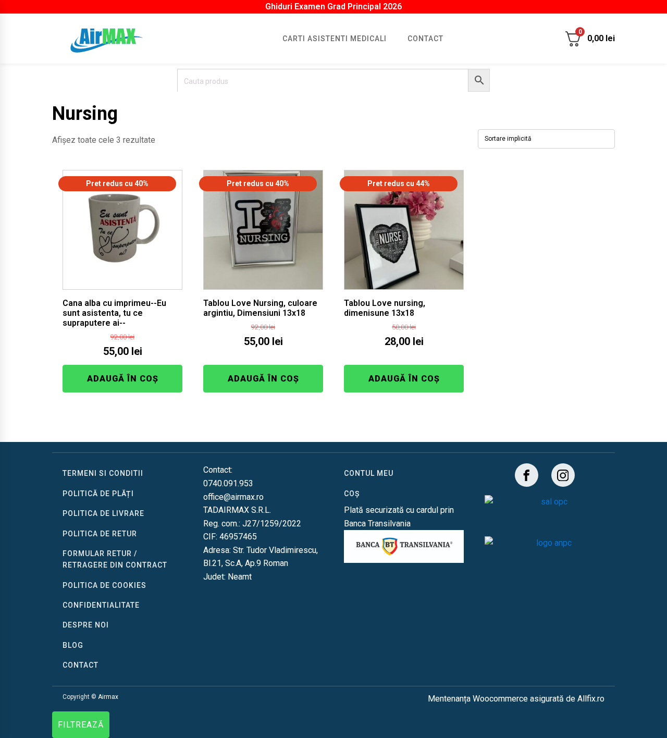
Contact (425, 38)
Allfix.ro (590, 699)
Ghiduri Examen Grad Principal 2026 (333, 6)
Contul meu (368, 473)
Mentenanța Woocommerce (478, 699)
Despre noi (86, 625)
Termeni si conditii (103, 473)
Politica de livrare (103, 513)
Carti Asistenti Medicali (334, 38)
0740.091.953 (228, 483)
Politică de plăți (98, 493)
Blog (73, 645)
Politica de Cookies (104, 585)
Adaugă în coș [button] (122, 379)
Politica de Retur (100, 534)
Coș (352, 493)
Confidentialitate (101, 605)
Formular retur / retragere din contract (115, 559)
